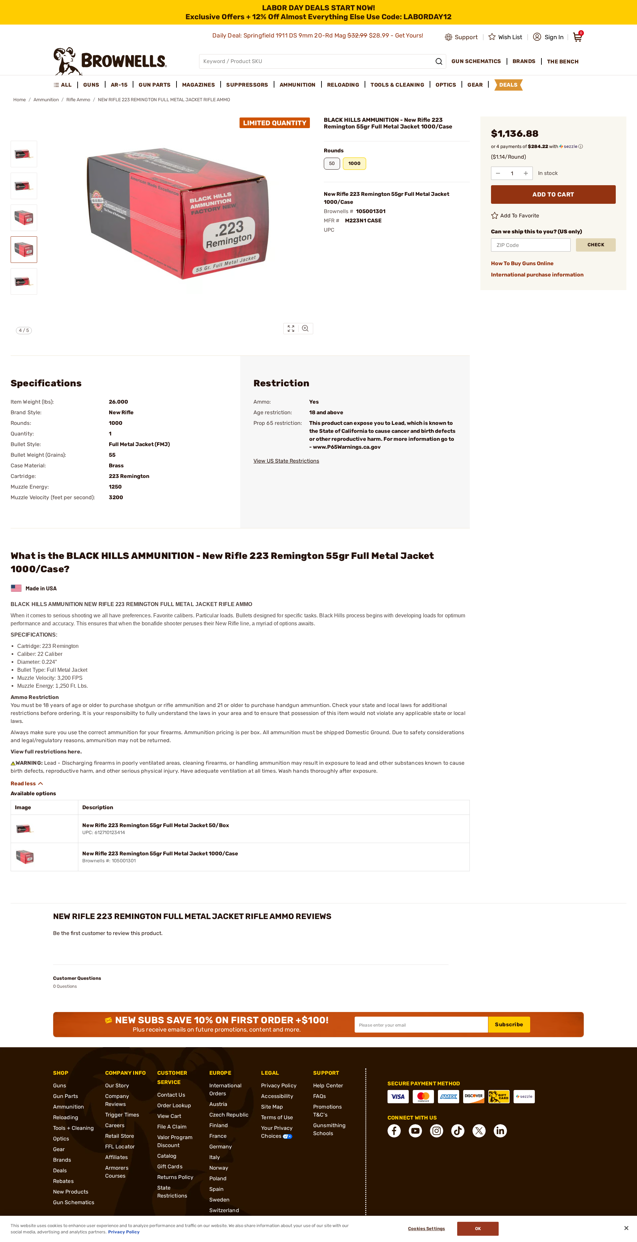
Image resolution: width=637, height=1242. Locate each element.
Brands (62, 1160)
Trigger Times (122, 1115)
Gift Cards (169, 1166)
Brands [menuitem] (524, 61)
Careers (115, 1125)
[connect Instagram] (436, 1130)
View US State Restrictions (286, 461)
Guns (59, 1085)
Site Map (272, 1107)
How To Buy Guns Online (522, 263)
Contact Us (171, 1095)
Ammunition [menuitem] (298, 85)
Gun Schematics (73, 1202)
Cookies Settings (426, 1228)
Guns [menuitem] (91, 85)
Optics (61, 1138)
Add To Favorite (519, 215)
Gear (59, 1149)
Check (596, 245)
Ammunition (46, 100)
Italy (214, 1157)
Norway (219, 1168)
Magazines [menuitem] (198, 85)
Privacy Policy (278, 1085)
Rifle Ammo (78, 100)
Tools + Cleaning (73, 1128)
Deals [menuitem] (508, 85)
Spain (216, 1189)
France (218, 1136)
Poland (218, 1178)
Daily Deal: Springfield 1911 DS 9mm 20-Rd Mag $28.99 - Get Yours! (318, 35)
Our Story (117, 1085)
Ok (478, 1228)
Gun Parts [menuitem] (155, 85)
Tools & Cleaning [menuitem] (397, 85)
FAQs (319, 1096)
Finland (218, 1125)
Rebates (63, 1181)
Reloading (65, 1117)
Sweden (219, 1200)
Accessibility (277, 1096)
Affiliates (116, 1157)
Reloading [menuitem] (343, 85)
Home (19, 100)
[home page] (110, 61)
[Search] (439, 61)
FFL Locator (120, 1146)
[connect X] (479, 1130)
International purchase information (537, 275)
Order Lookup (174, 1105)
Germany (220, 1146)
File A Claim (171, 1127)
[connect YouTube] (415, 1130)
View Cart (169, 1116)
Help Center (328, 1085)
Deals (60, 1170)
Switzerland (224, 1210)
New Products (70, 1192)
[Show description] (27, 783)
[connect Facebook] (394, 1130)
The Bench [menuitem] (563, 61)
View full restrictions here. (46, 751)
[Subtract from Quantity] (498, 173)
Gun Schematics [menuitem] (476, 61)
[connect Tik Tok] (457, 1130)
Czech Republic (228, 1115)
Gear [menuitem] (475, 85)
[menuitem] (65, 85)
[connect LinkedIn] (500, 1130)
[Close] (626, 1228)
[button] (548, 37)
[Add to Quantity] (525, 173)
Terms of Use (277, 1117)
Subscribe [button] (509, 1024)
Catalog (167, 1156)
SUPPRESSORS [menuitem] (247, 85)
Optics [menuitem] (446, 85)
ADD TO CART (553, 194)
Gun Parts (65, 1096)
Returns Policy (175, 1177)
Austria (218, 1104)
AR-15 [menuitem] (119, 85)
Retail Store (119, 1136)
